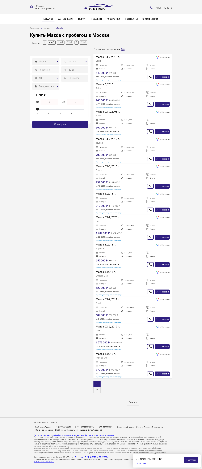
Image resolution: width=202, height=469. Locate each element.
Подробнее (141, 463)
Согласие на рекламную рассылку (100, 435)
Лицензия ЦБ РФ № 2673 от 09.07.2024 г (92, 457)
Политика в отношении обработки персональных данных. (59, 435)
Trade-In (96, 19)
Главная (35, 28)
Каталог (48, 19)
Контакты (131, 19)
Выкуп (82, 19)
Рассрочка (113, 19)
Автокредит (65, 19)
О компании (150, 19)
